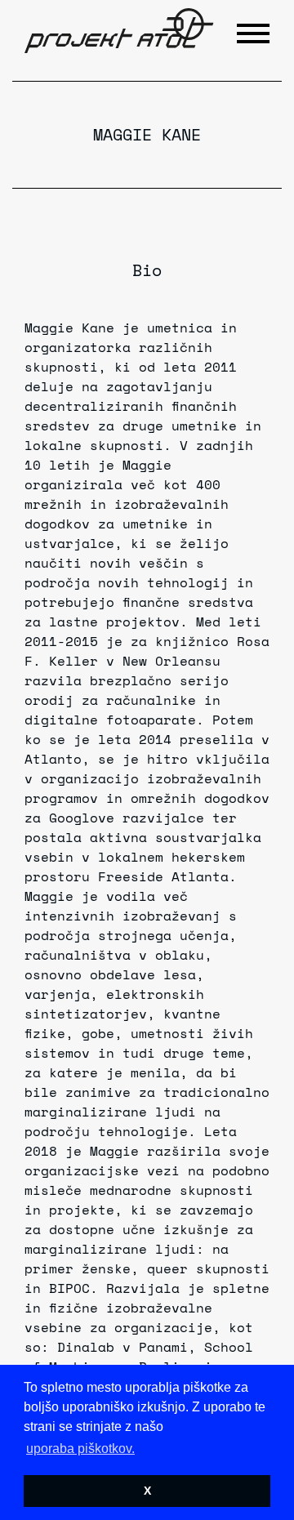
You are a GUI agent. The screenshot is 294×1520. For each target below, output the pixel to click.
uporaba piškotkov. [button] (80, 1448)
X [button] (147, 1490)
